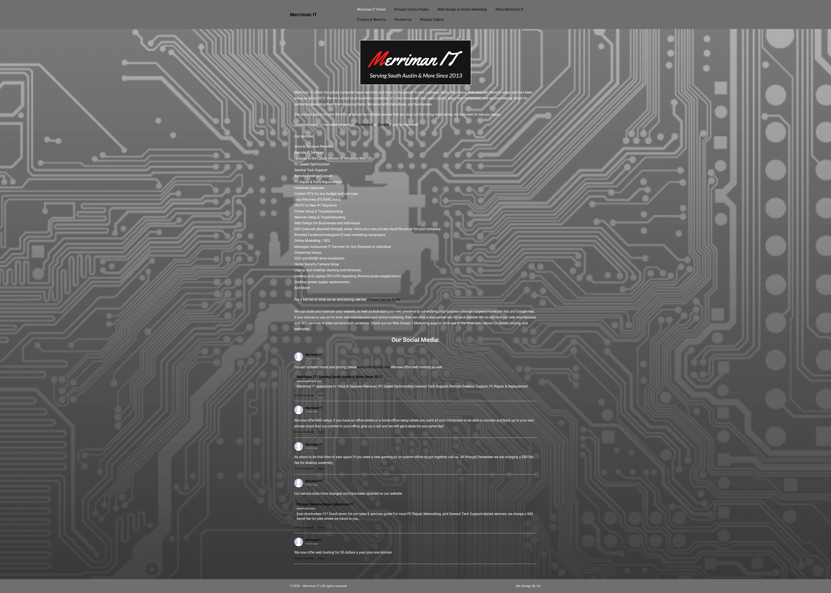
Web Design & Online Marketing (462, 9)
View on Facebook (304, 395)
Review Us (403, 19)
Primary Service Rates (411, 9)
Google (383, 125)
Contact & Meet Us (371, 19)
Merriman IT (303, 14)
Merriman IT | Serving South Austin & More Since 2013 (339, 377)
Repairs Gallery (432, 19)
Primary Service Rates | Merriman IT (325, 504)
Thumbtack (364, 125)
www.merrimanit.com (373, 367)
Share (321, 395)
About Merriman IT (509, 9)
